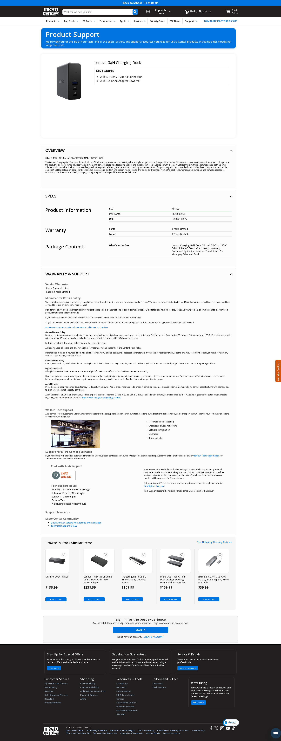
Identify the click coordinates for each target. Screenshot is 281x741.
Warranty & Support (67, 274)
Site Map (120, 714)
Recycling (49, 698)
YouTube (228, 728)
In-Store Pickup (87, 683)
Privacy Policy (198, 730)
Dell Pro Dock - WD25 (57, 576)
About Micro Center (75, 730)
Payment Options (89, 694)
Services (138, 21)
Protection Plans (53, 702)
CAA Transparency (146, 730)
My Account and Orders (56, 683)
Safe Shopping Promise (56, 694)
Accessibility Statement (97, 730)
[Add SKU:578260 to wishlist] (220, 554)
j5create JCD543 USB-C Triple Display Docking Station (134, 579)
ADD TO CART (56, 599)
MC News (175, 21)
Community (122, 683)
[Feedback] (278, 370)
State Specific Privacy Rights (122, 730)
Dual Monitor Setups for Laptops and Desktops (76, 522)
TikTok (233, 728)
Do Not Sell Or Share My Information (173, 730)
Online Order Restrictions (93, 691)
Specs (50, 196)
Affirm (83, 698)
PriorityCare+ (157, 21)
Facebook (211, 728)
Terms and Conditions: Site (78, 733)
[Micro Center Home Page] (51, 10)
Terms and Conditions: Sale (105, 733)
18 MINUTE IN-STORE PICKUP (220, 21)
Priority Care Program (154, 486)
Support (189, 21)
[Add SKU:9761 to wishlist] (63, 554)
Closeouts (158, 683)
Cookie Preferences (171, 733)
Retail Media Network (126, 710)
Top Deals (69, 21)
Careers (120, 698)
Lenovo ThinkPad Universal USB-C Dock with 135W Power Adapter (98, 579)
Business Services (125, 706)
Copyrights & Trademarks (131, 733)
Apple (123, 21)
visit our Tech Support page (206, 455)
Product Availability (89, 687)
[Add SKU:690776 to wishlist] (182, 554)
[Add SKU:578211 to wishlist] (143, 554)
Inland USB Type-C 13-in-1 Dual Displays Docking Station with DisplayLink (174, 579)
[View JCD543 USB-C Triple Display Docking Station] (137, 560)
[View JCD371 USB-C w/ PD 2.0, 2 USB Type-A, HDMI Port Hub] (213, 560)
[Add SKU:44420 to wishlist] (105, 554)
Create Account (154, 636)
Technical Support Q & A (64, 525)
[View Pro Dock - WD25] (57, 560)
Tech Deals (151, 3)
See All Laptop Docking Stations (214, 542)
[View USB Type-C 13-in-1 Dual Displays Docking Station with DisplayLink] (175, 560)
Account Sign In (153, 733)
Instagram (222, 728)
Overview (55, 150)
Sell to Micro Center (126, 702)
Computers (106, 21)
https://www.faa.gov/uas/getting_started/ (101, 397)
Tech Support (159, 687)
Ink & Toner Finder (125, 694)
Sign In (141, 630)
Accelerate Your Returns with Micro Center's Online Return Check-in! (76, 327)
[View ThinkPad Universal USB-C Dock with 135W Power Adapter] (99, 560)
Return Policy (51, 687)
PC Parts (87, 21)
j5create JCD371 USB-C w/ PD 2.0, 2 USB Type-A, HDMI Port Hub (213, 579)
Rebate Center (123, 691)
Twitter (216, 728)
